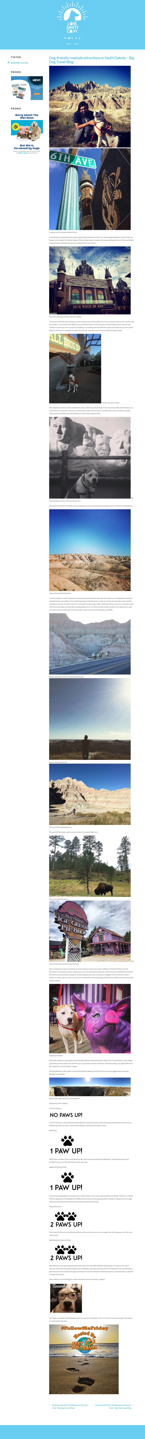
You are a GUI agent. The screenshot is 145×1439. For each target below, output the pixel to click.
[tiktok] (79, 38)
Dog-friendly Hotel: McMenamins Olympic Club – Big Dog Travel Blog (70, 1406)
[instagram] (72, 38)
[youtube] (69, 38)
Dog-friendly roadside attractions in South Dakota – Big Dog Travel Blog (91, 59)
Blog (77, 44)
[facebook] (76, 38)
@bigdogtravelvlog (19, 62)
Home (68, 44)
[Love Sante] (72, 32)
